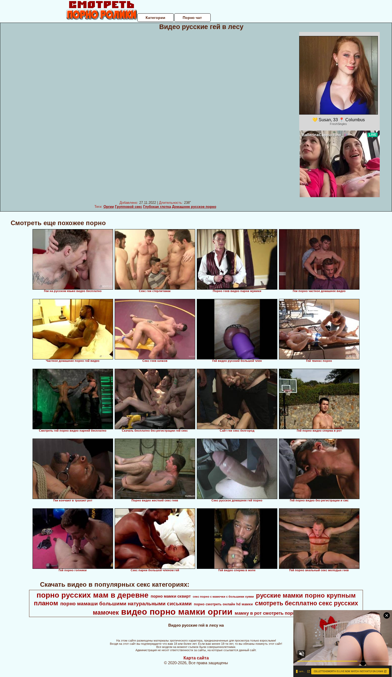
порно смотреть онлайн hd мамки (223, 604)
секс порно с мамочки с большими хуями (223, 596)
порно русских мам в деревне (93, 595)
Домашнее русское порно (194, 207)
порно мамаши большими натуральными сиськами (126, 603)
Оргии (108, 207)
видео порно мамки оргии (177, 612)
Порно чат (192, 17)
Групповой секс (128, 207)
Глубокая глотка (157, 207)
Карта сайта (196, 658)
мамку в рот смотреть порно (266, 613)
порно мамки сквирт (171, 596)
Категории (155, 17)
